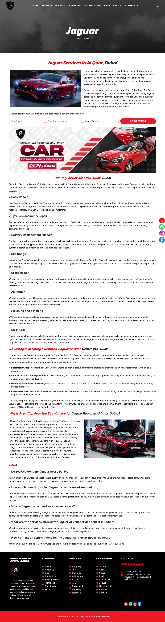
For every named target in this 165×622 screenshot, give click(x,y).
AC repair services (42, 298)
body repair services (78, 203)
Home (78, 39)
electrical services (56, 339)
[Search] (158, 5)
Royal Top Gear (18, 421)
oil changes (82, 260)
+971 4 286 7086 (132, 563)
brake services (75, 279)
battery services (22, 241)
